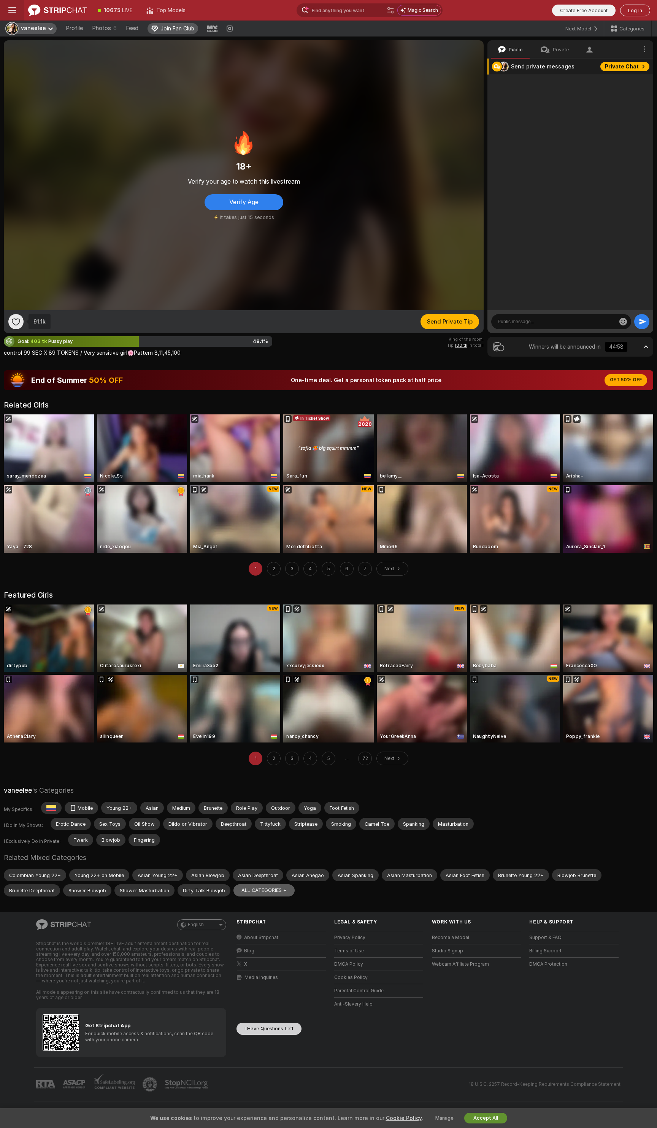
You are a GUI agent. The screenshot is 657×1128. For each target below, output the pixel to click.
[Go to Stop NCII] (187, 1084)
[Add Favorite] (16, 321)
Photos (104, 28)
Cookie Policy (404, 1118)
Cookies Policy (351, 977)
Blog (249, 950)
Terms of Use (349, 950)
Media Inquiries (261, 977)
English (196, 924)
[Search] (390, 10)
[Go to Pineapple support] (151, 1084)
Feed (132, 28)
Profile (74, 28)
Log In (635, 10)
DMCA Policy (348, 964)
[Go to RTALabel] (46, 1084)
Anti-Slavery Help (353, 1004)
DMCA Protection (548, 964)
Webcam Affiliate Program (460, 964)
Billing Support (545, 950)
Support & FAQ (545, 937)
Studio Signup (447, 950)
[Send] (641, 321)
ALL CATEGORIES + (264, 890)
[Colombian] (51, 808)
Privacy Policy (349, 937)
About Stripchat (261, 937)
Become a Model (450, 937)
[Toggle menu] (12, 10)
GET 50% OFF (626, 379)
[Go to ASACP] (75, 1084)
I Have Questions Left (269, 1028)
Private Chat (622, 66)
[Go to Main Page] (57, 10)
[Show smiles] (623, 321)
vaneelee (18, 790)
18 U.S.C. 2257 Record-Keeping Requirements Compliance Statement (544, 1084)
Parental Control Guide (359, 990)
